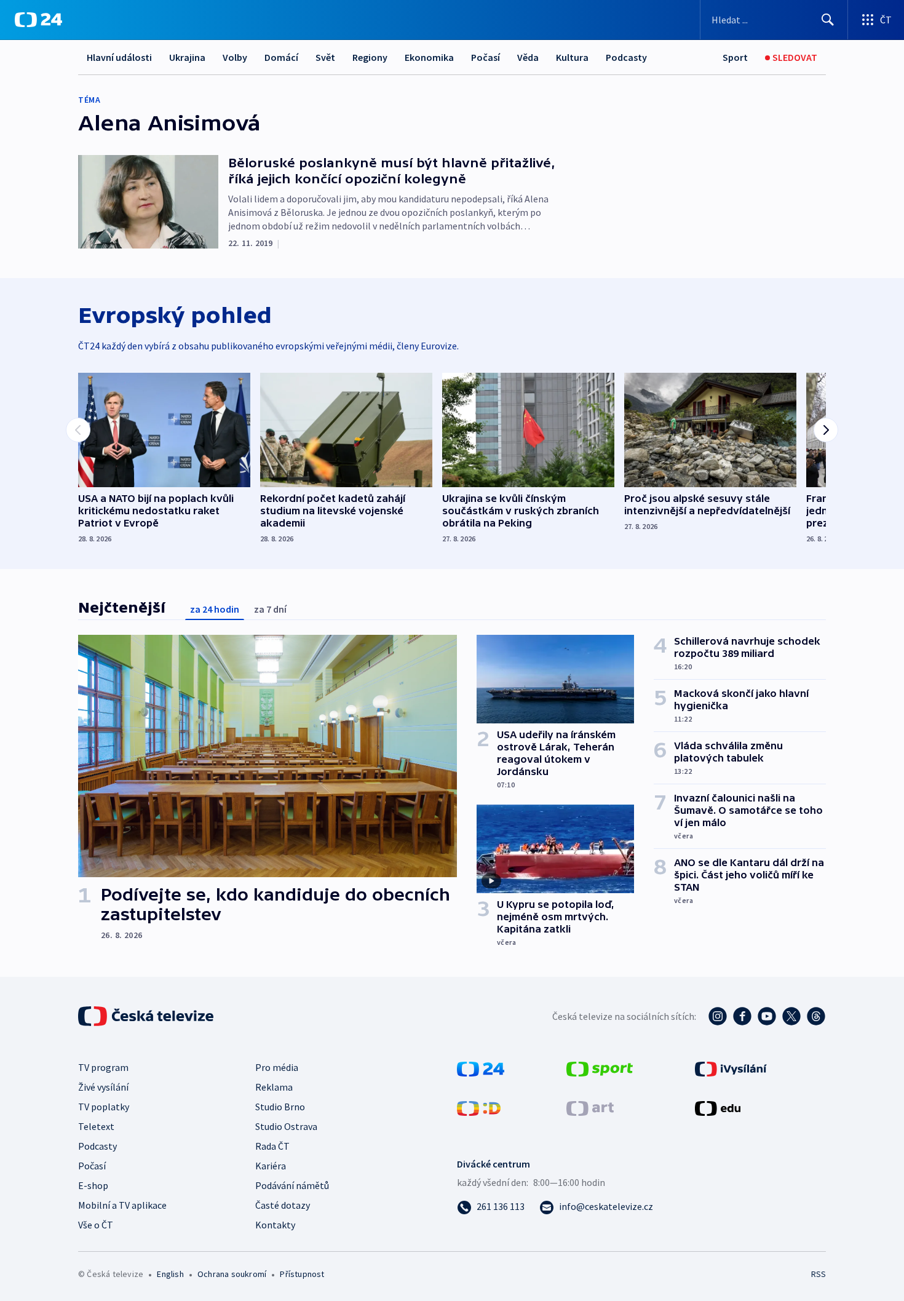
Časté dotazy (282, 1205)
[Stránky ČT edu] (717, 1107)
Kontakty (275, 1225)
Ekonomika (429, 57)
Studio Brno (280, 1106)
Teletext (96, 1126)
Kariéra (270, 1166)
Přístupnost (302, 1273)
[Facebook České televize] (742, 1016)
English (170, 1273)
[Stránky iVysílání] (731, 1068)
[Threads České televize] (816, 1016)
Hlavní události (119, 57)
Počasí (485, 57)
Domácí (281, 57)
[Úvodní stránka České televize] (147, 1016)
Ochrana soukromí (231, 1273)
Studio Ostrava (286, 1126)
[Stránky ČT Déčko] (479, 1107)
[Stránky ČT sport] (599, 1068)
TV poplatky (103, 1106)
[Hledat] (827, 19)
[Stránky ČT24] (480, 1068)
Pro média (276, 1067)
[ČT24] (38, 19)
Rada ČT (272, 1146)
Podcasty (626, 57)
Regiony (369, 57)
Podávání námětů (292, 1185)
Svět (325, 57)
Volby (235, 57)
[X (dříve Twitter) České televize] (791, 1016)
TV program (103, 1067)
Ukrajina (187, 57)
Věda (528, 57)
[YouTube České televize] (767, 1016)
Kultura (572, 57)
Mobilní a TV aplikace (122, 1205)
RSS (818, 1273)
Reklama (274, 1087)
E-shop (93, 1185)
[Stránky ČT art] (590, 1107)
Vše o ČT (95, 1225)
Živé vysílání (103, 1087)
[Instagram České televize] (718, 1016)
